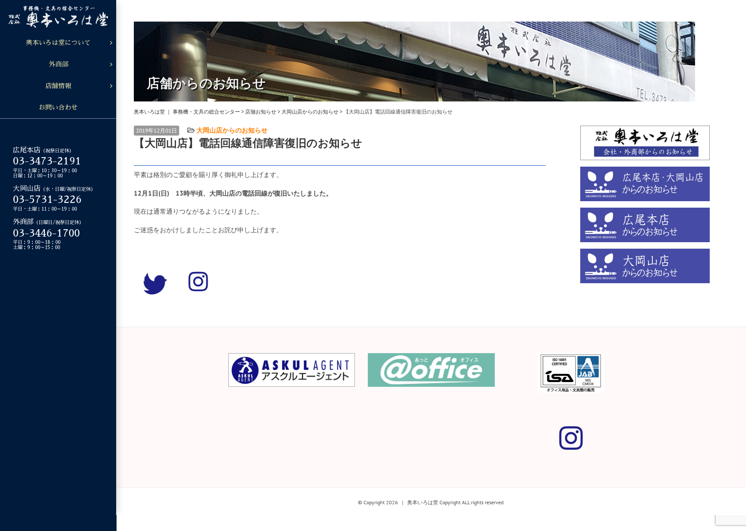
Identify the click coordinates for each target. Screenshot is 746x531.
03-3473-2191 (47, 161)
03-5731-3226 (47, 199)
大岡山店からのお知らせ (232, 130)
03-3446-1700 (46, 233)
